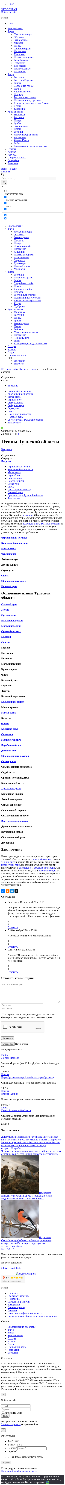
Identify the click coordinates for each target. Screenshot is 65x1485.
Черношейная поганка (20, 391)
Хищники (19, 54)
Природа (18, 94)
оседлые (38, 867)
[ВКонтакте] (3, 891)
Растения (19, 77)
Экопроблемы (15, 28)
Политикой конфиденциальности (19, 1471)
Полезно (12, 1310)
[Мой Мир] (12, 891)
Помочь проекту (16, 1307)
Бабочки (18, 131)
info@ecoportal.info (11, 1268)
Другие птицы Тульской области (25, 419)
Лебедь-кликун (16, 405)
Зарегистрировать (11, 1424)
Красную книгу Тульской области (41, 523)
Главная (5, 171)
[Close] (3, 1394)
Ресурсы (12, 154)
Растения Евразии (23, 80)
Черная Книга (21, 140)
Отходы (12, 149)
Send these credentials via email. (27, 1457)
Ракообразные (21, 60)
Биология (13, 163)
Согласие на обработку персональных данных (32, 1316)
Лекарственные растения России (31, 103)
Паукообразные (22, 68)
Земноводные (21, 40)
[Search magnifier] (4, 182)
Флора (11, 74)
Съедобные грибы (23, 85)
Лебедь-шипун (15, 402)
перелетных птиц (10, 864)
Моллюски (20, 71)
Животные (19, 114)
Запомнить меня (13, 1412)
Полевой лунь (15, 416)
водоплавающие (47, 870)
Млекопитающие (23, 34)
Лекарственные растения (27, 300)
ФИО (10, 1441)
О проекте (13, 1293)
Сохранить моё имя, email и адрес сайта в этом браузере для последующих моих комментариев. (28, 1016)
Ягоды (17, 106)
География (13, 160)
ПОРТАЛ (9, 9)
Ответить (13, 927)
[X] (16, 891)
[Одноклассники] (7, 891)
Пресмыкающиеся (23, 57)
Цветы (17, 128)
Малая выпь (14, 396)
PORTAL (8, 1249)
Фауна (11, 31)
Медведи (19, 42)
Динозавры (20, 65)
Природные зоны (17, 157)
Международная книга (26, 134)
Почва (17, 88)
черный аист (8, 862)
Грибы (17, 83)
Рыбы (17, 143)
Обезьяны (19, 37)
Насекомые (20, 51)
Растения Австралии (25, 97)
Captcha (12, 1451)
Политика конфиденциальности (25, 1313)
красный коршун (42, 859)
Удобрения (19, 108)
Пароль (12, 1448)
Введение (13, 385)
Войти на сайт (9, 12)
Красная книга (15, 111)
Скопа (11, 411)
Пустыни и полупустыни (27, 100)
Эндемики (19, 63)
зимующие (28, 515)
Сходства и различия (19, 1301)
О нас (11, 4)
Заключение (14, 422)
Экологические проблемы (21, 1326)
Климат (12, 151)
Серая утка (13, 408)
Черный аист (14, 399)
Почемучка (14, 1298)
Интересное (14, 1304)
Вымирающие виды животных (30, 146)
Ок (47, 1482)
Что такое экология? (18, 1296)
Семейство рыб (22, 48)
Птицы (17, 45)
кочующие (49, 867)
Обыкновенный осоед (19, 414)
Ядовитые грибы (23, 91)
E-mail (11, 1444)
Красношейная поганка (20, 394)
